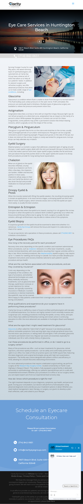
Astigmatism (15, 110)
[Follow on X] (43, 41)
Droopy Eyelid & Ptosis (18, 191)
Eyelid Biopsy (16, 221)
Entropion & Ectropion (21, 207)
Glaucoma (14, 96)
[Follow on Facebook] (39, 41)
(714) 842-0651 (66, 233)
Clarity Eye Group (23, 227)
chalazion (32, 249)
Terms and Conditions (45, 476)
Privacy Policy (29, 476)
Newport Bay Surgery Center (31, 366)
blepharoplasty (46, 253)
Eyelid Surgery (16, 143)
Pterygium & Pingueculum (24, 127)
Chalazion (14, 160)
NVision (31, 474)
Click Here (51, 501)
